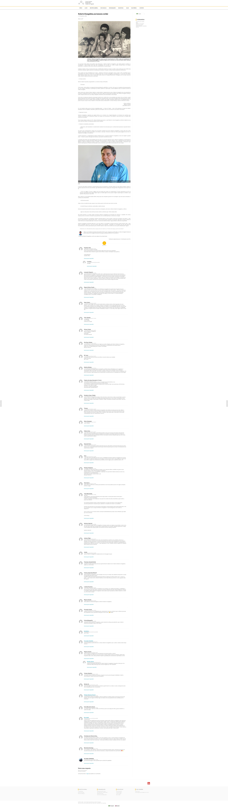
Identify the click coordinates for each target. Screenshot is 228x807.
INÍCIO (80, 7)
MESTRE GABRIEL (94, 7)
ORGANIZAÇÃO (112, 7)
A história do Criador (140, 21)
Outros (137, 27)
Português (139, 13)
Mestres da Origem (140, 23)
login (88, 773)
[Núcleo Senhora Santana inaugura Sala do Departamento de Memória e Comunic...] (227, 403)
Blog (137, 22)
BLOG (127, 7)
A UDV (86, 7)
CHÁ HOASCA (103, 7)
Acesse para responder (89, 258)
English (117, 805)
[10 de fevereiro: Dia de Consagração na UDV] (1, 403)
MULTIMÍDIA (133, 7)
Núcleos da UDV (139, 24)
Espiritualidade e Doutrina (141, 26)
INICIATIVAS (120, 7)
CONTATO (142, 7)
